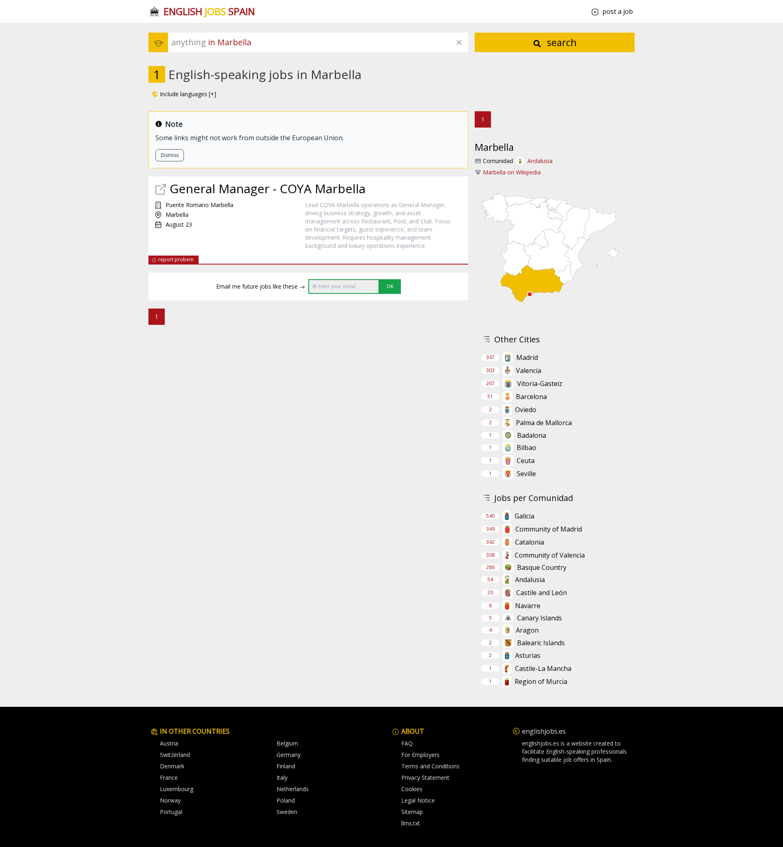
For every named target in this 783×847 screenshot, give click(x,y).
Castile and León (541, 592)
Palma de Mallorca (544, 422)
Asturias (527, 655)
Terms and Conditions (430, 766)
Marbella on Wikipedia (512, 172)
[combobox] (319, 42)
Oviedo (525, 409)
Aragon (527, 630)
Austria (169, 743)
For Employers (420, 755)
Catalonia (529, 542)
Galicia (524, 516)
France (169, 777)
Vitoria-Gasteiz (539, 383)
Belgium (287, 743)
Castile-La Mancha (543, 668)
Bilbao (526, 447)
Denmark (172, 766)
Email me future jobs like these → (260, 286)
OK (390, 286)
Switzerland (175, 755)
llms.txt (410, 823)
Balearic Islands (541, 642)
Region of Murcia (541, 681)
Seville (526, 473)
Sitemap (412, 812)
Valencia (528, 370)
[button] (184, 94)
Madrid (527, 357)
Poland (285, 800)
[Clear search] (459, 42)
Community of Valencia (550, 555)
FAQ (407, 743)
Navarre (527, 605)
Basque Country (541, 567)
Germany (288, 755)
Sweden (286, 812)
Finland (285, 766)
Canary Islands (539, 617)
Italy (282, 777)
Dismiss (170, 155)
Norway (170, 800)
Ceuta (526, 460)
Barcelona (531, 396)
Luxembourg (176, 789)
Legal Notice (418, 800)
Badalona (531, 435)
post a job (617, 11)
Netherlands (292, 789)
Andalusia (540, 161)
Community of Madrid (548, 529)
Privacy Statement (425, 777)
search (560, 42)
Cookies (411, 789)
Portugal (171, 812)
